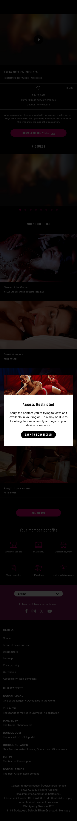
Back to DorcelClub (38, 434)
